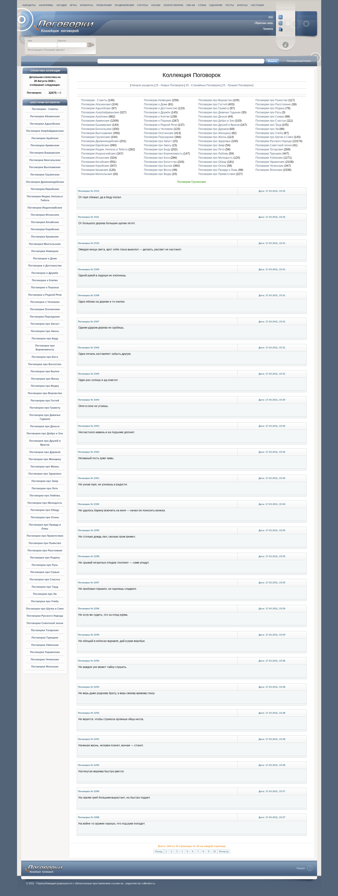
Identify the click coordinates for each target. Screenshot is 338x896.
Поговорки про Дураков (44, 452)
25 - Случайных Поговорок (203, 85)
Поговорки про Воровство (45, 393)
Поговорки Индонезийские (45, 207)
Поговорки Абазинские (45, 116)
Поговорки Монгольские (45, 244)
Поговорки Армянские (45, 145)
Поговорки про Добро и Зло (45, 433)
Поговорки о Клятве (45, 280)
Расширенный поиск (299, 61)
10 (214, 851)
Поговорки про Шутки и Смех (45, 608)
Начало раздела (142, 85)
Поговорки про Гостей (45, 400)
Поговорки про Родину (45, 557)
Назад (158, 851)
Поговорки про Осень (45, 517)
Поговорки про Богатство (44, 364)
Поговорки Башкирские (45, 152)
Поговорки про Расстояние (45, 550)
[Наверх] (305, 868)
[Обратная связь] (269, 23)
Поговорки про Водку (45, 385)
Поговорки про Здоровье (45, 473)
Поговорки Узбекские (45, 645)
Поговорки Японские (44, 666)
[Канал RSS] (269, 17)
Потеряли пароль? (54, 50)
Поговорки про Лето (45, 488)
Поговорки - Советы (45, 109)
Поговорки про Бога (45, 356)
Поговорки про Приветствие (45, 535)
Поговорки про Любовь (45, 495)
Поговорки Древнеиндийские (45, 181)
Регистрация (35, 50)
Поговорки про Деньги (45, 426)
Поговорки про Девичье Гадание (219, 112)
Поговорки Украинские (45, 652)
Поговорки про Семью (44, 572)
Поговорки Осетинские (45, 309)
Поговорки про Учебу (45, 601)
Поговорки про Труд (45, 586)
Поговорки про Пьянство (45, 543)
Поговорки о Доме (45, 258)
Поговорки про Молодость (45, 502)
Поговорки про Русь (45, 565)
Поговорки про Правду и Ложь (218, 170)
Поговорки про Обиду (45, 510)
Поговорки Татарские (45, 630)
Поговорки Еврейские (45, 189)
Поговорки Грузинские (45, 174)
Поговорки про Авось (45, 331)
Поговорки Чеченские (45, 659)
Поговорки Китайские (45, 222)
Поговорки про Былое (45, 371)
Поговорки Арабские (45, 138)
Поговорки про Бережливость (163, 153)
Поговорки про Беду (45, 338)
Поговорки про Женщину (45, 459)
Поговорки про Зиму (45, 481)
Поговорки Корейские (45, 229)
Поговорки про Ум (45, 594)
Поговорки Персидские (45, 316)
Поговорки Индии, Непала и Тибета (104, 149)
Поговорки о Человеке (45, 302)
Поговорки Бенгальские (44, 160)
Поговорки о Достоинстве (45, 265)
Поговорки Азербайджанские (45, 130)
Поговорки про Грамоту (45, 407)
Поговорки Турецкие (45, 637)
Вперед (224, 851)
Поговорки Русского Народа (45, 615)
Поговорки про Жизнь (45, 466)
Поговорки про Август (45, 323)
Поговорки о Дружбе (45, 273)
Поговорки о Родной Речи (45, 294)
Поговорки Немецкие (44, 251)
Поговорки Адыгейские (45, 123)
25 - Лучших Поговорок (237, 85)
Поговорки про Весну (45, 378)
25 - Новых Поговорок (169, 85)
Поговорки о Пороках (45, 287)
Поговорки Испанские (45, 214)
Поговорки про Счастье (45, 579)
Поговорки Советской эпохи (45, 623)
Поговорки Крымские (45, 236)
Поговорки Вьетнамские (44, 167)
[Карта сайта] (269, 29)
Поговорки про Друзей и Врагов (219, 124)
